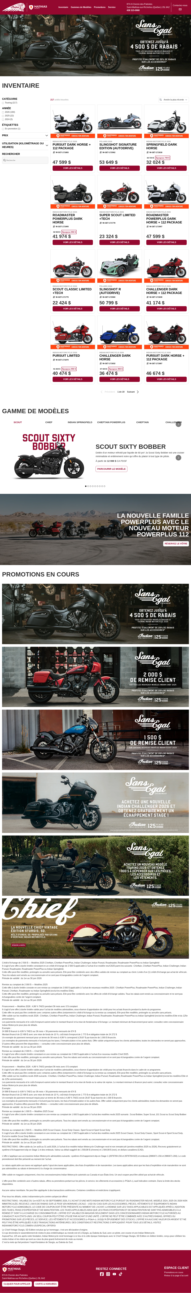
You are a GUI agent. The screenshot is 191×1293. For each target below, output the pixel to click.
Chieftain (142, 422)
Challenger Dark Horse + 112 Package (164, 291)
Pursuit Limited (66, 355)
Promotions (100, 7)
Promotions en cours (173, 1272)
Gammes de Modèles (81, 7)
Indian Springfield (80, 422)
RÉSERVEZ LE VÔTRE (176, 544)
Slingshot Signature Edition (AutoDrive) (118, 146)
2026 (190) (10, 112)
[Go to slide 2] (88, 486)
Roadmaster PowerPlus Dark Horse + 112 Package (164, 218)
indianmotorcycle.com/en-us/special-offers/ (47, 1196)
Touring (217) (11, 103)
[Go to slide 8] (102, 486)
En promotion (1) (12, 129)
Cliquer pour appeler (17, 1284)
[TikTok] (120, 1274)
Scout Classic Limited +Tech (72, 291)
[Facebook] (102, 1274)
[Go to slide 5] (95, 486)
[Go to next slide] (180, 45)
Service (112, 7)
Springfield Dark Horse (161, 146)
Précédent (110, 392)
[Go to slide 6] (97, 486)
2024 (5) (9, 119)
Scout (18, 422)
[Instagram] (108, 1274)
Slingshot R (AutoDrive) (110, 291)
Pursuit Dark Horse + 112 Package (72, 146)
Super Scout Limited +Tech (117, 216)
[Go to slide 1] (86, 486)
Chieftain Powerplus (111, 422)
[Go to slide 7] (100, 486)
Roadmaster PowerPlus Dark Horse (68, 218)
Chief (48, 422)
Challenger (174, 422)
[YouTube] (114, 1274)
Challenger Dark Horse (115, 357)
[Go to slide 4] (93, 486)
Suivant (131, 392)
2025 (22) (9, 116)
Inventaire (63, 7)
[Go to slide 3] (90, 486)
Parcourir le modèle (111, 469)
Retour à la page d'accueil (176, 1275)
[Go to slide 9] (104, 486)
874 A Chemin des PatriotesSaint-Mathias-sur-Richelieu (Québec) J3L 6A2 (23, 1276)
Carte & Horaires (46, 1284)
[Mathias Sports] (38, 7)
